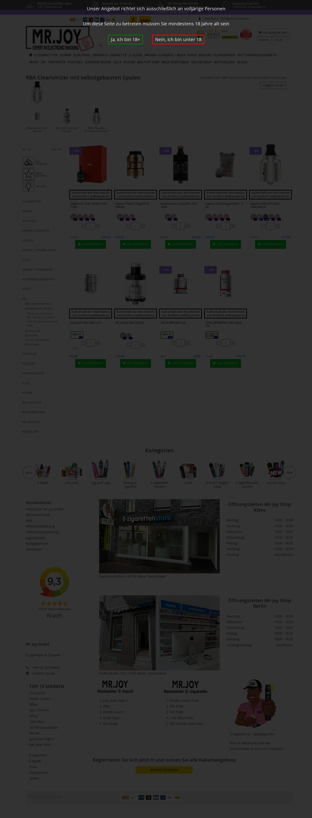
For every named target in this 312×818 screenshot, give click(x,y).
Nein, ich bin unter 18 (178, 39)
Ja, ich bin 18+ (125, 39)
